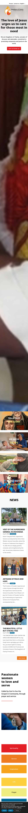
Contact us (16, 3)
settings (19, 807)
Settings (17, 810)
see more (22, 658)
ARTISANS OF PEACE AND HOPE (13, 580)
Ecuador (13, 583)
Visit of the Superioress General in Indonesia (14, 530)
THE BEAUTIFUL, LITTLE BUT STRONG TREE (12, 629)
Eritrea (12, 632)
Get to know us (14, 49)
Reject (10, 810)
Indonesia (13, 534)
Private (11, 3)
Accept (4, 810)
